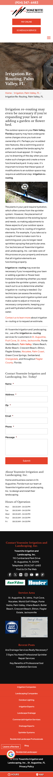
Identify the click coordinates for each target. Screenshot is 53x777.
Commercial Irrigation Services (26, 719)
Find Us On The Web (26, 569)
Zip (8, 405)
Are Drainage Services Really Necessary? (26, 649)
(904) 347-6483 (26, 2)
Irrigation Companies (26, 687)
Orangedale (11, 358)
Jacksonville (33, 340)
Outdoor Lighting (26, 700)
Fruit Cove (10, 340)
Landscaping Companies (26, 693)
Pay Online (26, 22)
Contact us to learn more (18, 317)
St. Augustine (39, 336)
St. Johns (21, 340)
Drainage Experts (26, 726)
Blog (26, 745)
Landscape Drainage (26, 713)
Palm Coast (38, 351)
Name (9, 383)
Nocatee (26, 351)
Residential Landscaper (26, 752)
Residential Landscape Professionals (26, 739)
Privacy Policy (26, 766)
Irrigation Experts (26, 706)
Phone (9, 426)
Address (10, 394)
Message (11, 437)
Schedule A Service (26, 30)
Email (9, 416)
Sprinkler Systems (26, 732)
